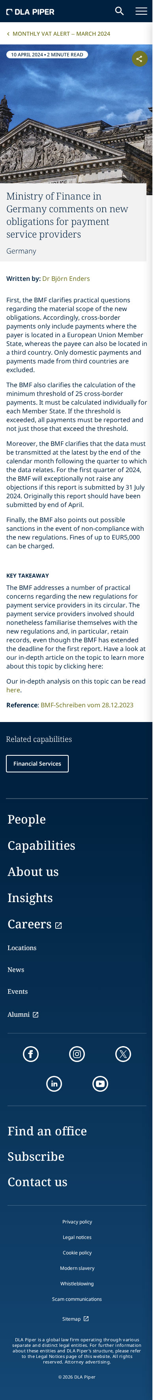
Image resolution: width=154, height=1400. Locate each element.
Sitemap (71, 1319)
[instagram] (77, 1054)
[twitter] (123, 1054)
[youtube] (100, 1084)
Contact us (38, 1181)
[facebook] (31, 1054)
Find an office (47, 1131)
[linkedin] (54, 1084)
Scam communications (77, 1299)
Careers (30, 924)
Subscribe (36, 1156)
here (13, 690)
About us (33, 871)
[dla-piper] (30, 11)
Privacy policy (77, 1221)
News (16, 969)
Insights (30, 897)
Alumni (19, 1014)
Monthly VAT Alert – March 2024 (61, 33)
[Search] (120, 11)
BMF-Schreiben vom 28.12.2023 (87, 705)
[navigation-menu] (141, 11)
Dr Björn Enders (66, 278)
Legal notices (77, 1237)
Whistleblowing (77, 1283)
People (27, 819)
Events (18, 991)
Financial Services (37, 763)
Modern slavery (77, 1268)
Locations (22, 947)
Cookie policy (77, 1252)
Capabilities (41, 845)
